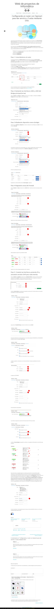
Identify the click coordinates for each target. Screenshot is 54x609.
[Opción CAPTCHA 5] (18, 588)
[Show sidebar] (4, 31)
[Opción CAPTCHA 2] (18, 584)
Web (33, 573)
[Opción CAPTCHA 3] (22, 584)
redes (22, 528)
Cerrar (31, 608)
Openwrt (20, 528)
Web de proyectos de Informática (27, 5)
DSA (18, 528)
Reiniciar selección (15, 597)
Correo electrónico (25, 573)
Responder (14, 548)
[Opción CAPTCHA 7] (13, 593)
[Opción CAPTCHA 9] (22, 593)
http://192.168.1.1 (29, 88)
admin (16, 525)
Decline (33, 608)
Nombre (12, 573)
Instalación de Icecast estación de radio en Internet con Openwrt (18, 535)
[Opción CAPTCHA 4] (13, 588)
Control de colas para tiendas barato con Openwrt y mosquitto (36, 535)
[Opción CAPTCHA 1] (13, 584)
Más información (28, 608)
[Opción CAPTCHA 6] (22, 588)
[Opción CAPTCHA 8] (18, 593)
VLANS (24, 528)
